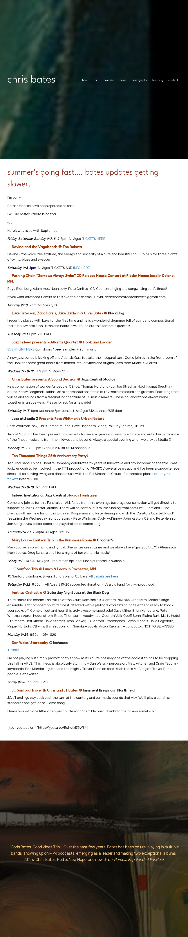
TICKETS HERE (93, 238)
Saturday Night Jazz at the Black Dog (78, 593)
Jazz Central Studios (98, 379)
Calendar (109, 80)
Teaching (157, 80)
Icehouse (60, 643)
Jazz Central (55, 495)
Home (85, 80)
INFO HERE (81, 267)
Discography (139, 80)
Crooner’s (105, 540)
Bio (96, 80)
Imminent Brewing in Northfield (109, 690)
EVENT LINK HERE (21, 349)
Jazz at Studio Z (25, 419)
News (123, 80)
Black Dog (116, 313)
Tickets (13, 650)
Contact (173, 80)
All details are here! (104, 576)
